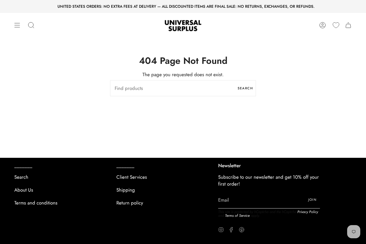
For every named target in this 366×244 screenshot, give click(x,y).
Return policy (129, 202)
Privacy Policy (307, 212)
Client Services (131, 177)
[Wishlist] (336, 25)
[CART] (348, 25)
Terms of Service (237, 215)
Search (245, 88)
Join (312, 199)
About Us (23, 189)
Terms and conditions (35, 202)
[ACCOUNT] (322, 25)
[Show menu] (17, 25)
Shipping (125, 189)
